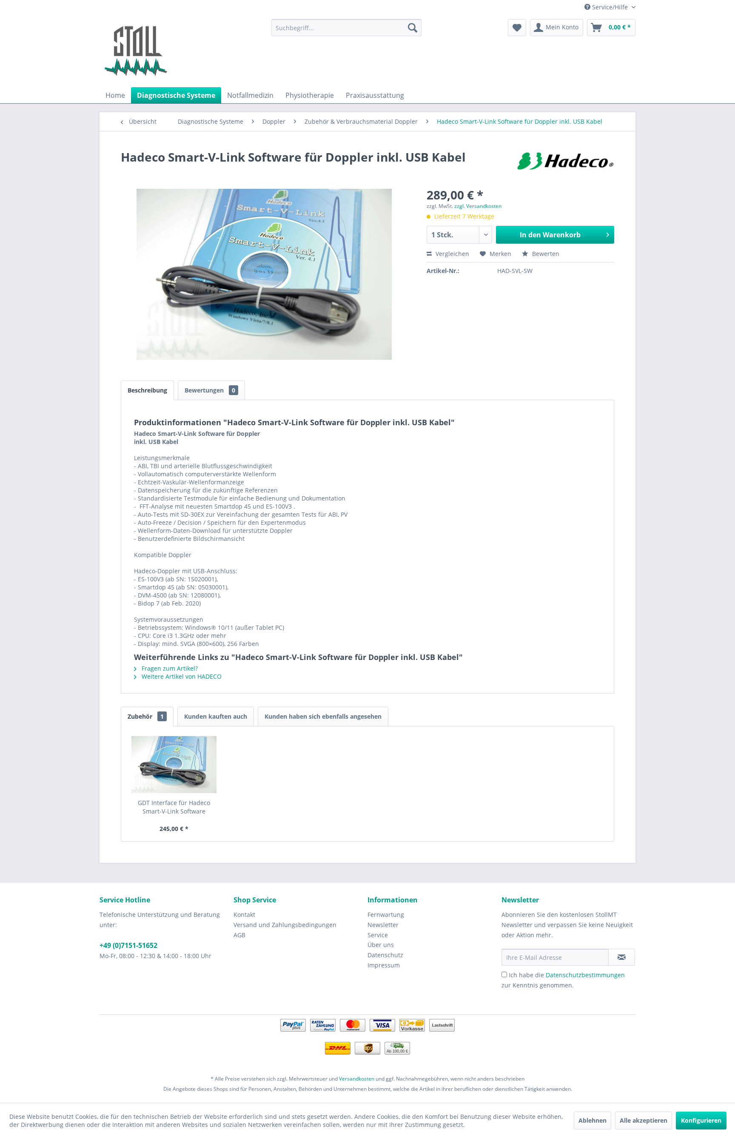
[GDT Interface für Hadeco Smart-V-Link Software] (174, 764)
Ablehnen (592, 1120)
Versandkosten (356, 1078)
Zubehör (146, 716)
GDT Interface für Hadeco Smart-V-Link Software (174, 807)
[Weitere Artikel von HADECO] (565, 165)
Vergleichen (451, 254)
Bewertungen (210, 390)
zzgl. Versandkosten (477, 206)
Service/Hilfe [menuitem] (610, 7)
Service (378, 935)
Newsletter (383, 925)
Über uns (381, 945)
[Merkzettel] (517, 27)
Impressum (384, 965)
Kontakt (244, 914)
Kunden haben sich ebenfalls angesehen (323, 716)
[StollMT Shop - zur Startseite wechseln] (136, 51)
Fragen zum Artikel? (169, 668)
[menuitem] (346, 27)
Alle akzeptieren (643, 1120)
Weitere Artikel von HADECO (181, 676)
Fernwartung (386, 914)
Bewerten (544, 254)
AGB (239, 935)
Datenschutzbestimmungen (585, 975)
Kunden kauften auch (215, 716)
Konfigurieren (701, 1120)
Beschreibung (147, 390)
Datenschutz (385, 955)
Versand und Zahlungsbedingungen (285, 925)
